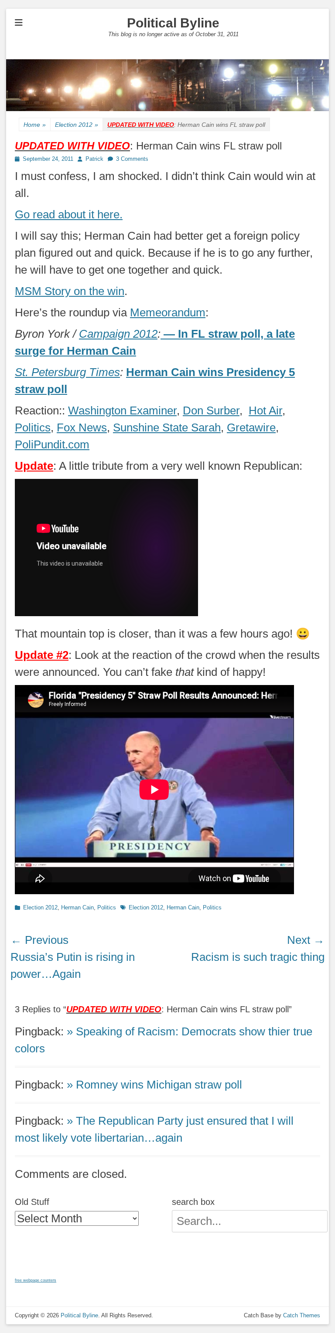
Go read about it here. (69, 214)
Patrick (94, 159)
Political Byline (173, 23)
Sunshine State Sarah (167, 427)
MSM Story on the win (69, 291)
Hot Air (265, 410)
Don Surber (211, 410)
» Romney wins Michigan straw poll (154, 1084)
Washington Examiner (122, 410)
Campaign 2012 (118, 333)
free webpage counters (35, 1280)
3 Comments (132, 159)
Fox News (82, 427)
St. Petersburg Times (67, 372)
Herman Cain (77, 907)
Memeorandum (167, 312)
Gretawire (251, 427)
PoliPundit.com (52, 444)
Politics (33, 427)
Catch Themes (301, 1315)
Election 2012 (76, 124)
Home (35, 124)
